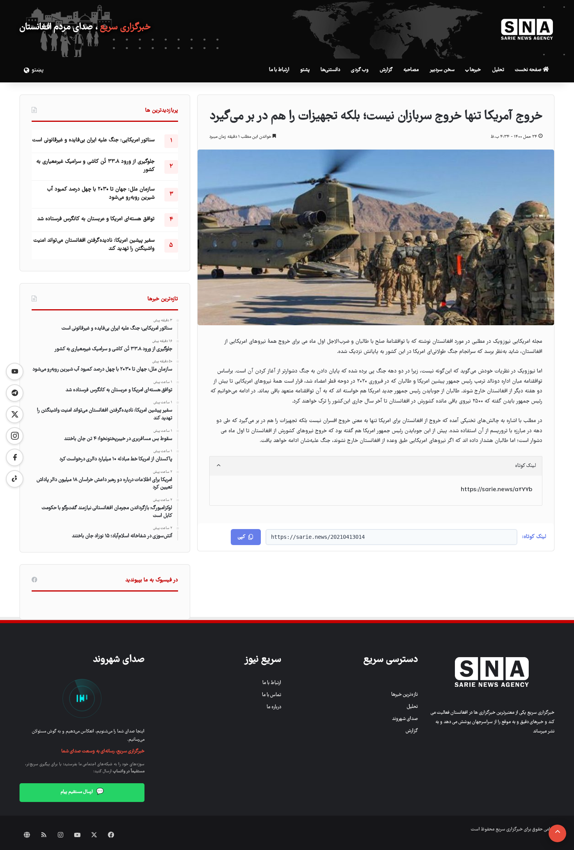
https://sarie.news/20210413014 (318, 537)
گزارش (386, 70)
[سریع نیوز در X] (14, 414)
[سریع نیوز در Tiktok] (14, 479)
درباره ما (274, 707)
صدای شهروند (405, 719)
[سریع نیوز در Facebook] (14, 457)
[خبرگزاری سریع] (527, 29)
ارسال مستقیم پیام (82, 792)
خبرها (475, 70)
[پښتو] (25, 70)
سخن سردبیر (442, 70)
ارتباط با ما (279, 70)
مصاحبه (411, 70)
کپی (241, 537)
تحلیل (498, 70)
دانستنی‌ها (330, 70)
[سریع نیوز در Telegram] (14, 393)
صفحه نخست (529, 70)
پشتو (305, 70)
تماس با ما (271, 695)
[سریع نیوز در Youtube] (14, 371)
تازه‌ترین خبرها (404, 695)
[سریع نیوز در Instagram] (14, 436)
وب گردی (360, 70)
